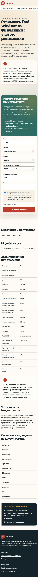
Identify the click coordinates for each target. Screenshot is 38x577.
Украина (5, 450)
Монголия (6, 473)
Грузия (4, 478)
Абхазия (5, 487)
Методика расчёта (8, 559)
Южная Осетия (7, 468)
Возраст (6, 158)
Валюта (9, 149)
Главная (4, 18)
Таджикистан (7, 482)
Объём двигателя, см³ (10, 174)
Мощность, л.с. (8, 183)
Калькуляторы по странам (11, 556)
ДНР (3, 492)
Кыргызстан (7, 459)
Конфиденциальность (9, 568)
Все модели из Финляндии (14, 522)
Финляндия (13, 18)
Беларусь (5, 445)
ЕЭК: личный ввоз (8, 571)
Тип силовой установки (11, 167)
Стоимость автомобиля (11, 139)
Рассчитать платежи (19, 210)
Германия (6, 496)
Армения (5, 464)
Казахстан (6, 454)
